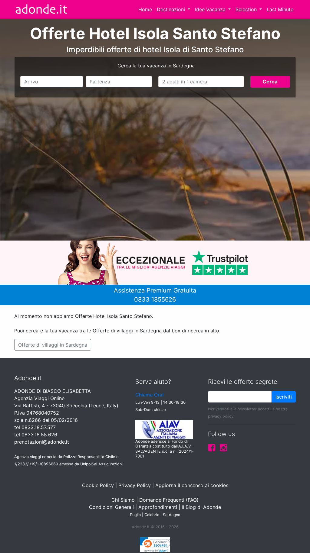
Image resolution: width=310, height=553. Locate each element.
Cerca (270, 82)
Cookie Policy (98, 485)
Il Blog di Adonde (201, 507)
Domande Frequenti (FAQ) (169, 500)
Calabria (151, 515)
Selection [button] (247, 9)
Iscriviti (283, 397)
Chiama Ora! (149, 395)
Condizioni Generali (111, 507)
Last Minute (280, 9)
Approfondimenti (157, 507)
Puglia (135, 515)
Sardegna (171, 515)
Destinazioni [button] (171, 9)
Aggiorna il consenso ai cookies (191, 485)
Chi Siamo (123, 500)
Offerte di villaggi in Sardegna (52, 345)
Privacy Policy (134, 485)
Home (145, 9)
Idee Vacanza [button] (211, 9)
